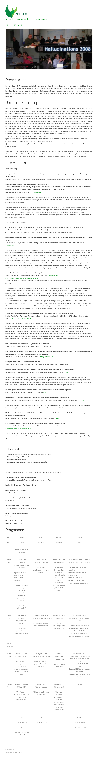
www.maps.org (10, 245)
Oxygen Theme (17, 752)
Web (66, 372)
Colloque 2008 (14, 25)
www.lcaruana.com (36, 192)
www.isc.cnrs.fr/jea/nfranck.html (22, 318)
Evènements (23, 19)
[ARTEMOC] (16, 11)
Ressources (41, 19)
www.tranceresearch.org (13, 428)
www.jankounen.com (46, 357)
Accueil (9, 19)
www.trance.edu (27, 428)
